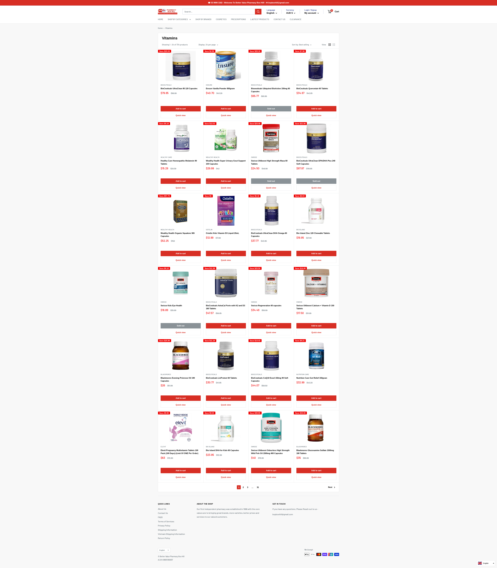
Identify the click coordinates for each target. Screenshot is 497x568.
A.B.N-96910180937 (165, 560)
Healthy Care (166, 157)
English (162, 550)
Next (330, 487)
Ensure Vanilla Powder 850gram (220, 88)
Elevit (163, 447)
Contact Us (163, 513)
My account (310, 13)
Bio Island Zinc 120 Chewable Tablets (313, 233)
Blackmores (166, 374)
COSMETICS (221, 19)
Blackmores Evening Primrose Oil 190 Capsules (178, 379)
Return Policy (164, 538)
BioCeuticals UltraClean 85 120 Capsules (179, 88)
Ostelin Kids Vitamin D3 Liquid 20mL (222, 233)
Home (160, 28)
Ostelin (209, 230)
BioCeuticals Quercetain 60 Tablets (312, 88)
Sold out (271, 109)
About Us (162, 509)
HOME (160, 19)
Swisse (254, 157)
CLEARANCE (295, 19)
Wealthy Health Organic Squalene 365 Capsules (178, 234)
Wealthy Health (212, 157)
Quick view (181, 115)
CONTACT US (279, 19)
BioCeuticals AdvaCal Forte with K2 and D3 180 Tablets (225, 307)
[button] (485, 563)
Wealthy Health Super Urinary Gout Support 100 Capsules (226, 162)
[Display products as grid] (329, 44)
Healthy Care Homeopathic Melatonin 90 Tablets (179, 162)
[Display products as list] (334, 44)
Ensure (209, 85)
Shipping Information (167, 530)
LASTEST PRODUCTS (259, 19)
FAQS (160, 517)
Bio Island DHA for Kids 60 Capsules (222, 450)
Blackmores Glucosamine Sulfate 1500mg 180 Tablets (315, 451)
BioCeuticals (166, 85)
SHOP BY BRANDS (203, 19)
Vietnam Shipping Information (171, 534)
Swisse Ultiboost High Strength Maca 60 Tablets (269, 162)
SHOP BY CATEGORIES (178, 19)
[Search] (258, 11)
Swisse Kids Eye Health (171, 305)
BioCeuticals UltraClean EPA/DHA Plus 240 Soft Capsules (315, 162)
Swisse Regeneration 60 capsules (266, 305)
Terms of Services (166, 521)
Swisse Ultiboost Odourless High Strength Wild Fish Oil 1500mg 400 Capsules (270, 451)
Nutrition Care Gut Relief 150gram (311, 378)
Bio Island (300, 230)
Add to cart (181, 109)
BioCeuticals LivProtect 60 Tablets (221, 378)
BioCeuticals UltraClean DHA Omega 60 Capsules (269, 234)
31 (258, 487)
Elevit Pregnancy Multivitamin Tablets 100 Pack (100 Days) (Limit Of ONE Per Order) (179, 451)
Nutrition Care (302, 374)
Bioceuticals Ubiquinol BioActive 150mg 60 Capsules (270, 90)
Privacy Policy (164, 525)
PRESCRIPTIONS (238, 19)
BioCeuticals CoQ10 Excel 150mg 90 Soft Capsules (269, 379)
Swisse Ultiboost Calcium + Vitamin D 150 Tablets (315, 307)
